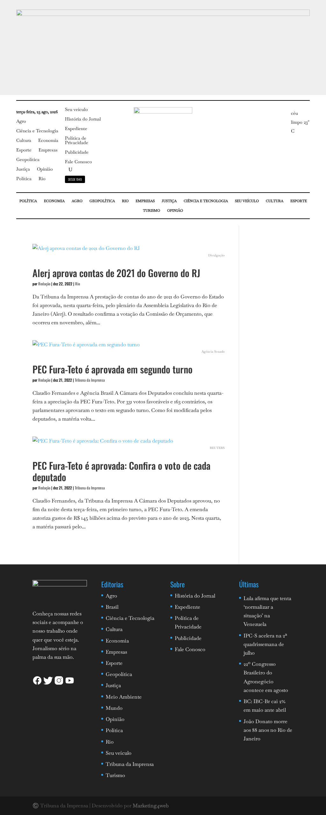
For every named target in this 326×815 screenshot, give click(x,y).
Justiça (23, 169)
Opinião (45, 169)
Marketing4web (151, 805)
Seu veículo (76, 109)
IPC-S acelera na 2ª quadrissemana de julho (265, 644)
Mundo (114, 708)
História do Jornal (83, 119)
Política (24, 178)
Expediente (76, 128)
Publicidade (77, 152)
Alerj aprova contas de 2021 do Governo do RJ (116, 273)
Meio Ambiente (124, 697)
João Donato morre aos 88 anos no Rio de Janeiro (268, 730)
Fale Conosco (78, 162)
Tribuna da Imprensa (90, 380)
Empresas (48, 150)
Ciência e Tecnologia (37, 131)
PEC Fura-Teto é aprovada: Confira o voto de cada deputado (121, 471)
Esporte (24, 150)
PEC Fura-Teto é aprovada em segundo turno (112, 369)
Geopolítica (27, 159)
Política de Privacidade (76, 140)
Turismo (151, 210)
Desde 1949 (75, 179)
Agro (21, 121)
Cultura (23, 140)
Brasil (112, 607)
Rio (42, 178)
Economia (48, 140)
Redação (44, 283)
